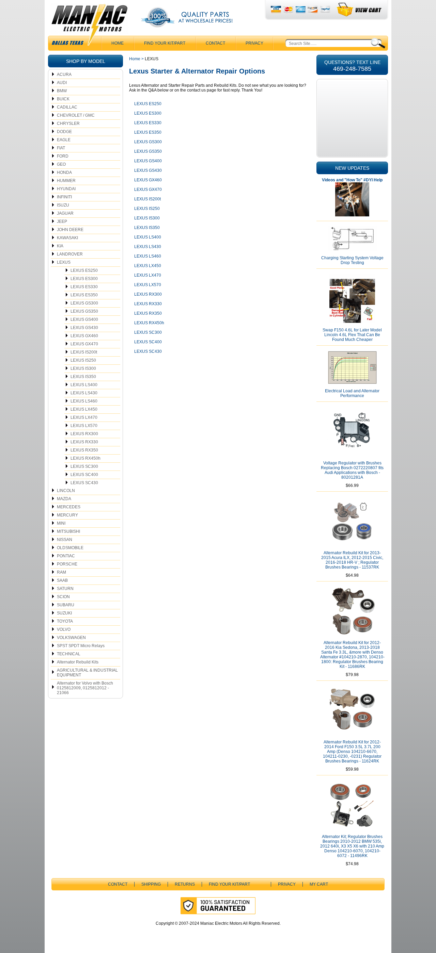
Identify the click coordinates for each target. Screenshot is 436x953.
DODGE (64, 131)
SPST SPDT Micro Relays (81, 645)
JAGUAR (65, 213)
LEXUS (64, 262)
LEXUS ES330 (84, 286)
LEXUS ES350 (84, 295)
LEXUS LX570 (84, 425)
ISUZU (63, 205)
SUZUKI (64, 613)
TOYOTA (65, 621)
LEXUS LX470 (84, 417)
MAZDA (64, 498)
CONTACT (215, 43)
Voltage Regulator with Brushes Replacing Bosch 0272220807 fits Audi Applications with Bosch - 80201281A (352, 470)
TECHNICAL (68, 654)
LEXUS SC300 (84, 466)
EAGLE (64, 139)
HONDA (64, 172)
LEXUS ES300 (84, 278)
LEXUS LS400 (84, 384)
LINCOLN (66, 490)
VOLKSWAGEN (71, 637)
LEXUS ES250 (84, 270)
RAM (61, 572)
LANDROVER (70, 254)
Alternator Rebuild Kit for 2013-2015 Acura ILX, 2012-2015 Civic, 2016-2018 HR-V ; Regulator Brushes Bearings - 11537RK (352, 560)
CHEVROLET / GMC (76, 115)
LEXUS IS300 (83, 368)
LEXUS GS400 (84, 319)
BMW (62, 90)
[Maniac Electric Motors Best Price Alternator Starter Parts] (89, 26)
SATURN (65, 588)
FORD (62, 156)
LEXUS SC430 (84, 482)
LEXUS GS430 (84, 327)
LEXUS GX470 (84, 344)
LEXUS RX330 (84, 442)
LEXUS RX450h (85, 458)
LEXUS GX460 (84, 335)
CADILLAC (67, 107)
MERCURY (67, 515)
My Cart (319, 884)
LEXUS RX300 (84, 433)
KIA (60, 246)
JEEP (62, 221)
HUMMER (66, 180)
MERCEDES (68, 507)
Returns (185, 884)
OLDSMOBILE (70, 547)
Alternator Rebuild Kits (77, 662)
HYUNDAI (66, 188)
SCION (63, 596)
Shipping (151, 884)
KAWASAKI (67, 237)
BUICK (63, 99)
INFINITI (64, 197)
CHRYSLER (68, 123)
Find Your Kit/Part (164, 43)
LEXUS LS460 (84, 401)
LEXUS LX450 (84, 409)
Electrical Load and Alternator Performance (352, 393)
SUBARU (65, 605)
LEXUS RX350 (84, 450)
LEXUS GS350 (84, 311)
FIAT (61, 148)
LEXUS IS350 (83, 376)
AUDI (62, 82)
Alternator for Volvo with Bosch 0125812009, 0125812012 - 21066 (85, 688)
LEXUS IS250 (83, 360)
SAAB (62, 580)
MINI (61, 523)
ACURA (64, 74)
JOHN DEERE (70, 229)
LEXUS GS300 (84, 303)
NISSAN (64, 539)
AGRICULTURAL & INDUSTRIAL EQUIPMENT (87, 672)
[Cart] (359, 10)
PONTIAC (66, 556)
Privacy (254, 43)
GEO (61, 164)
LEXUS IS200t (84, 352)
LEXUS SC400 (84, 474)
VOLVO (64, 629)
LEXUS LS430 (84, 393)
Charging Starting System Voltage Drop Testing (352, 260)
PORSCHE (67, 564)
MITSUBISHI (68, 531)
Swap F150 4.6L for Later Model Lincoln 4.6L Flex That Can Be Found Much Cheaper (352, 335)
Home (134, 58)
